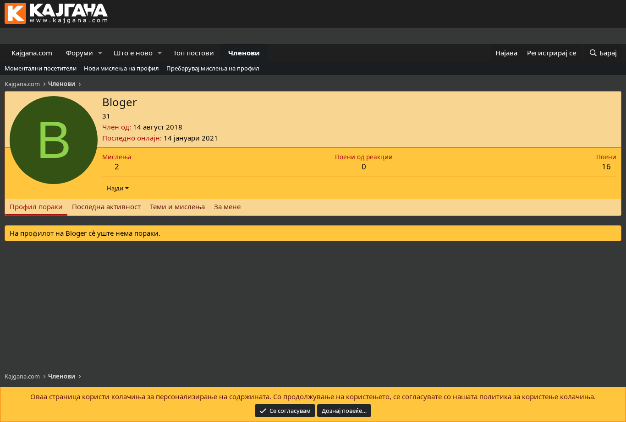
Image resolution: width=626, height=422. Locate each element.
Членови (244, 52)
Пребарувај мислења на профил (212, 68)
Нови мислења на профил (121, 68)
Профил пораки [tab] (36, 206)
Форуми (79, 52)
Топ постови (193, 52)
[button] (100, 52)
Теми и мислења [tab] (177, 206)
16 (606, 166)
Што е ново (133, 52)
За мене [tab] (227, 206)
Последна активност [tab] (106, 206)
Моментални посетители (41, 68)
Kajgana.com (31, 52)
